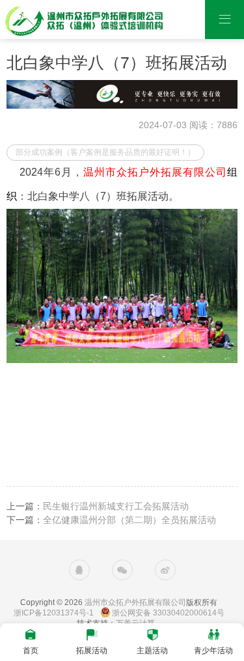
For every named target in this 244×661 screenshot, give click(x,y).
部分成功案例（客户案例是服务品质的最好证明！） (105, 152)
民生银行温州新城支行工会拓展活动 (116, 506)
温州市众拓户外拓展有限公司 (135, 602)
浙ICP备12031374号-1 (54, 612)
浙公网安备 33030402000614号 (168, 612)
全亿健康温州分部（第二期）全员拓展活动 (129, 520)
